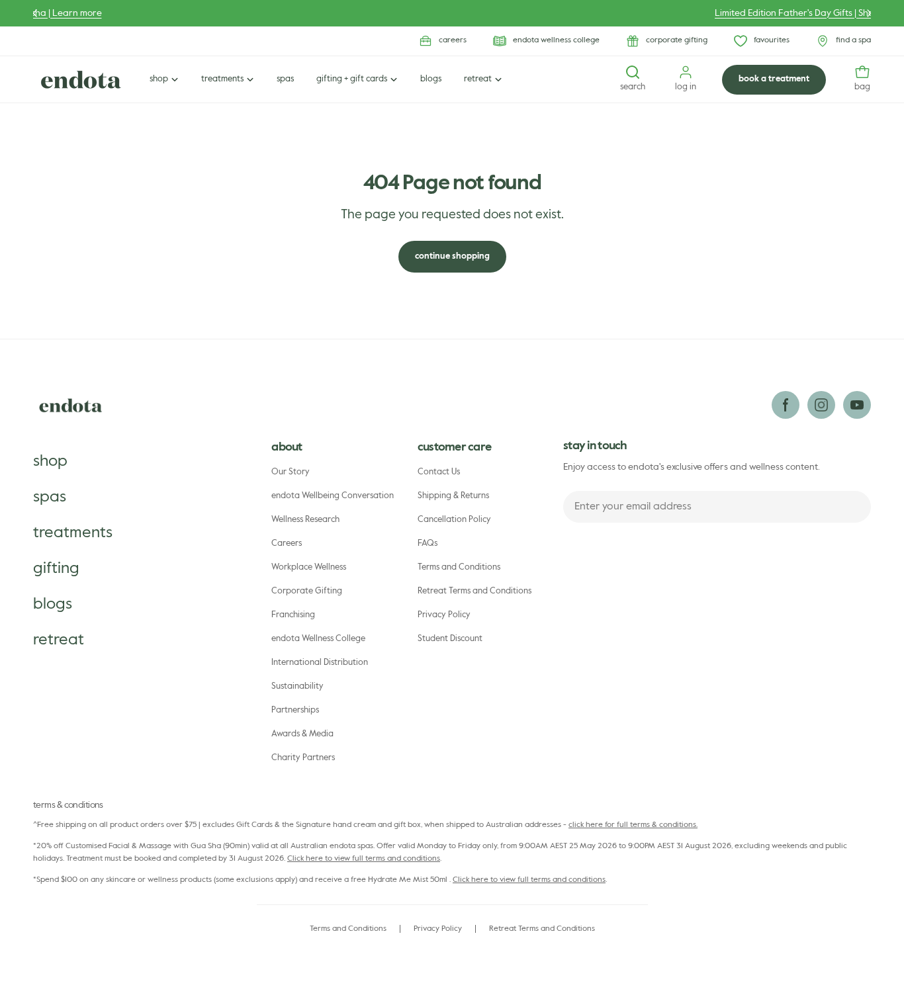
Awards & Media (302, 734)
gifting (56, 568)
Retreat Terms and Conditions (474, 591)
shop (50, 461)
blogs (52, 604)
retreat (58, 640)
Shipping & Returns (453, 496)
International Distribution (319, 662)
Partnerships (295, 710)
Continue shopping (452, 256)
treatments (73, 533)
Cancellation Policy (454, 519)
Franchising (293, 615)
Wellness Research (305, 519)
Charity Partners (303, 758)
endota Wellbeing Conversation (332, 496)
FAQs (427, 543)
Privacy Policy (444, 615)
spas (49, 497)
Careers (286, 543)
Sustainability (297, 686)
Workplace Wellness (308, 567)
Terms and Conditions (459, 567)
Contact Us (439, 472)
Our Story (290, 472)
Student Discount (450, 638)
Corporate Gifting (306, 591)
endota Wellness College (318, 638)
